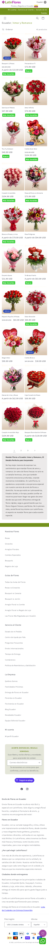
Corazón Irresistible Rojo (10, 432)
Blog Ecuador (10, 709)
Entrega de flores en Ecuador (17, 692)
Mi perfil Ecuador (12, 736)
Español (40, 2)
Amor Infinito (29, 108)
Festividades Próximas (14, 687)
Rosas (7, 538)
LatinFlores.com (19, 942)
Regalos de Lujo (11, 566)
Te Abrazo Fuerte (30, 275)
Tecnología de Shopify (32, 942)
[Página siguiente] (34, 450)
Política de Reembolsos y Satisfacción (20, 665)
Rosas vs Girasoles (12, 588)
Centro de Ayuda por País (15, 637)
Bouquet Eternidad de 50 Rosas (35, 432)
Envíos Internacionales (14, 648)
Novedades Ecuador (13, 715)
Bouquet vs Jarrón (12, 599)
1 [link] (14, 450)
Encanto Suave (7, 275)
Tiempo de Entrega (12, 654)
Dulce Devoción (30, 316)
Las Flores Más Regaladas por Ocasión (20, 616)
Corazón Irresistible (8, 193)
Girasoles (9, 544)
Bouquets (9, 560)
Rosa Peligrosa (30, 234)
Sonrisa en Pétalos (8, 108)
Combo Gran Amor (31, 149)
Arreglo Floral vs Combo (15, 604)
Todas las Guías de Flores (15, 582)
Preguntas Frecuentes (14, 643)
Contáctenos (10, 660)
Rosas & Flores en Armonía (34, 193)
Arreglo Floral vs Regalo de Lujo (18, 610)
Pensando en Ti (30, 63)
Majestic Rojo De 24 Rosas (10, 316)
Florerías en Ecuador (13, 698)
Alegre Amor (6, 358)
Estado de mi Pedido (13, 632)
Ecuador (6, 22)
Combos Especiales (13, 555)
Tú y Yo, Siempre (7, 149)
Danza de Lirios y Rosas (10, 395)
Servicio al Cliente (26, 9)
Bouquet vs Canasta (13, 593)
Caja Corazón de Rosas (32, 395)
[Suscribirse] (39, 763)
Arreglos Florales (12, 549)
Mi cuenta (12, 9)
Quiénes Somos (11, 681)
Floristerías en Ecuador (14, 704)
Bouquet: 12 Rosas (8, 63)
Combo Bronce (30, 358)
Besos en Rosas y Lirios (10, 234)
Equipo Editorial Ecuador (15, 720)
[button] (5, 18)
